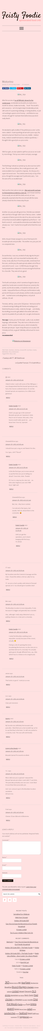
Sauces (17, 1013)
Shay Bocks (32, 1026)
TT (6, 377)
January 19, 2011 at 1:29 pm (15, 751)
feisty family (29, 995)
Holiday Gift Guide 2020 (21, 921)
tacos (37, 1013)
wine (14, 353)
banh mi (16, 983)
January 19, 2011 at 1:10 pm (15, 721)
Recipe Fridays (23, 1009)
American (11, 350)
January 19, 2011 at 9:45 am (15, 444)
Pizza (10, 352)
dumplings (14, 995)
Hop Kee (25, 972)
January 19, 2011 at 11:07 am (18, 409)
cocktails (9, 992)
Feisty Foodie (13, 406)
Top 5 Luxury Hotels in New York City (21, 933)
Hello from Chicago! (21, 917)
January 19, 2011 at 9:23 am (15, 380)
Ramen (16, 1009)
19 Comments (25, 84)
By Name (29, 350)
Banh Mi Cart (25, 962)
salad (29, 1009)
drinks (7, 995)
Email (4, 865)
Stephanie (9, 942)
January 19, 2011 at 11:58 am (15, 699)
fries (14, 1000)
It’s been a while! (21, 930)
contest (15, 991)
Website (4, 873)
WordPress (34, 1028)
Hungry (8, 718)
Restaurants (15, 352)
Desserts (28, 991)
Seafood (23, 1013)
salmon (34, 1009)
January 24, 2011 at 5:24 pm (15, 812)
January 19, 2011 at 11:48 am (18, 632)
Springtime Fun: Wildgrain (21, 914)
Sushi (34, 1013)
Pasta (20, 1004)
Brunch (15, 986)
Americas (17, 350)
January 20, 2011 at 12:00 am (15, 774)
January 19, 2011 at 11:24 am (15, 676)
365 (7, 982)
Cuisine (35, 350)
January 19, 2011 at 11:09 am (18, 467)
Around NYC (23, 350)
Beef (23, 982)
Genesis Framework (16, 1028)
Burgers (23, 987)
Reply (8, 397)
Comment (5, 840)
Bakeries (12, 983)
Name (4, 857)
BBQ (19, 983)
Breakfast (8, 987)
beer (28, 982)
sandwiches (9, 1013)
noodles (30, 1000)
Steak (29, 1013)
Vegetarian (24, 1016)
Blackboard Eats (34, 983)
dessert (22, 991)
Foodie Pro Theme (20, 1026)
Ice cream (24, 1000)
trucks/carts (14, 1017)
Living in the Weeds (12, 748)
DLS (34, 991)
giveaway (18, 999)
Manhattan (5, 352)
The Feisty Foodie (21, 13)
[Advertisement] (21, 55)
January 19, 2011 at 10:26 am (15, 570)
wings (30, 1017)
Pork (28, 1004)
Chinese (36, 987)
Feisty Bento (21, 995)
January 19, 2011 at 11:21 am (21, 500)
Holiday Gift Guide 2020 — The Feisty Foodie (18, 948)
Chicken (30, 987)
